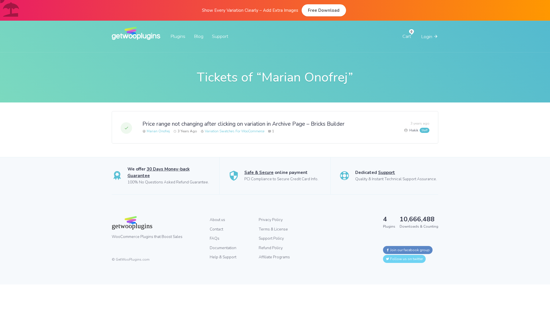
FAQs (214, 238)
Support (220, 36)
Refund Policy (271, 248)
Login (427, 36)
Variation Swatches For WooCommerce (234, 131)
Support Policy (271, 238)
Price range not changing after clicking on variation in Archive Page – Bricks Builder (243, 124)
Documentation (223, 248)
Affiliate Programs (274, 257)
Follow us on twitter (406, 259)
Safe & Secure (259, 172)
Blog (198, 36)
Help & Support (223, 257)
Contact (216, 229)
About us (217, 219)
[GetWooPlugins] (156, 222)
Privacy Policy (271, 219)
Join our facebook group (409, 250)
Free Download (323, 10)
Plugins (177, 36)
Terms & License (273, 229)
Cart (406, 36)
